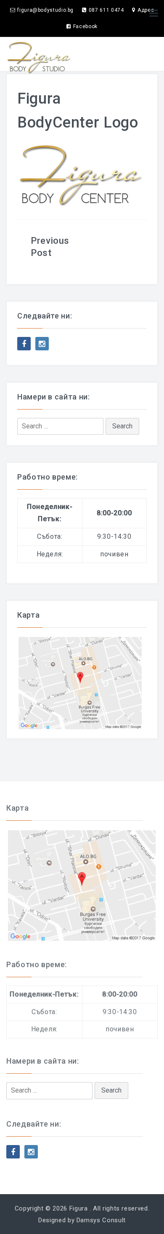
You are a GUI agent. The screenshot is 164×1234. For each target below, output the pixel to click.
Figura (78, 1208)
